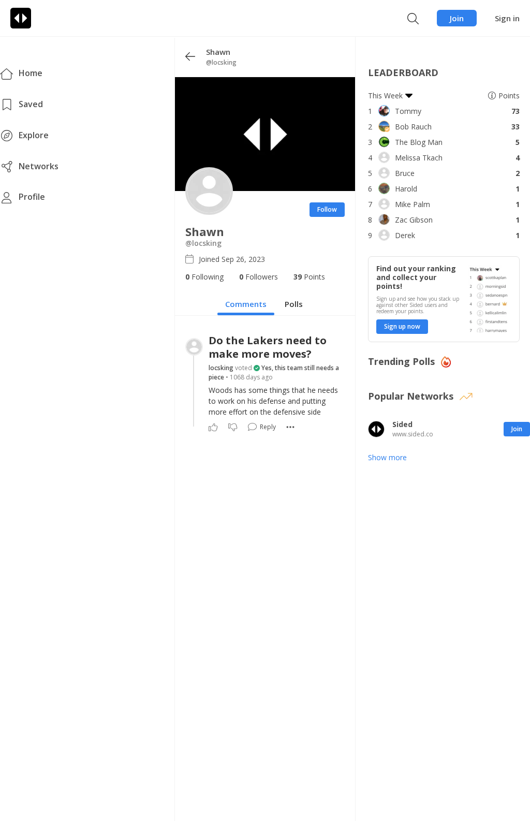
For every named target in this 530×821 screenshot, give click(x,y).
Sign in (507, 18)
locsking (221, 367)
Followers (258, 277)
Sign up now (402, 326)
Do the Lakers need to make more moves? (268, 347)
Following (204, 277)
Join (457, 18)
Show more (387, 457)
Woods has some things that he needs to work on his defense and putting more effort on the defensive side (273, 401)
